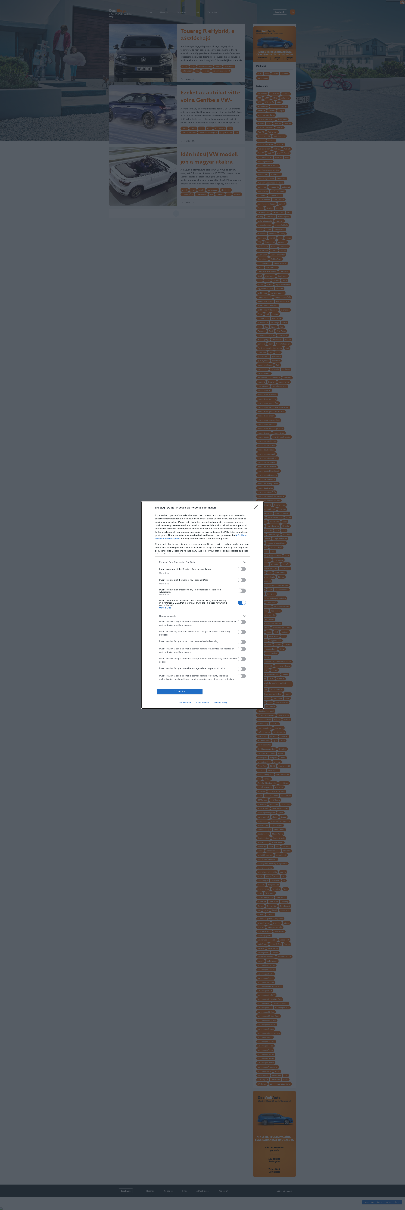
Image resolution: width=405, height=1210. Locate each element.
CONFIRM (180, 691)
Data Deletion (184, 702)
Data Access (202, 702)
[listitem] (202, 562)
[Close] (257, 508)
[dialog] (202, 605)
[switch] (242, 569)
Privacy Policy (220, 702)
